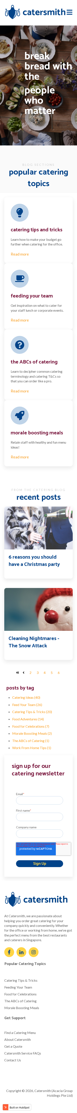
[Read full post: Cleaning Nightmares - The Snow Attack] (38, 609)
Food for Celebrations (30, 726)
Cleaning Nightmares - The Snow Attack (34, 642)
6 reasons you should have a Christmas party (34, 561)
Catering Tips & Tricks (32, 712)
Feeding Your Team (18, 987)
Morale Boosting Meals (32, 733)
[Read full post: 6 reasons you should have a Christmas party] (38, 528)
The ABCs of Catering (30, 741)
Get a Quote (13, 1046)
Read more (20, 254)
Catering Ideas (26, 697)
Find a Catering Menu (20, 1033)
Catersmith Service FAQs (22, 1053)
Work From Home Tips (31, 748)
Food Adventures (28, 719)
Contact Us (12, 1060)
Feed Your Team (27, 705)
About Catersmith (17, 1039)
